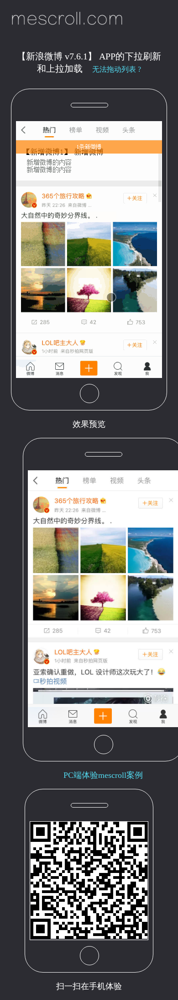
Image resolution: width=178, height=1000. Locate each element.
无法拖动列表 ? (116, 69)
